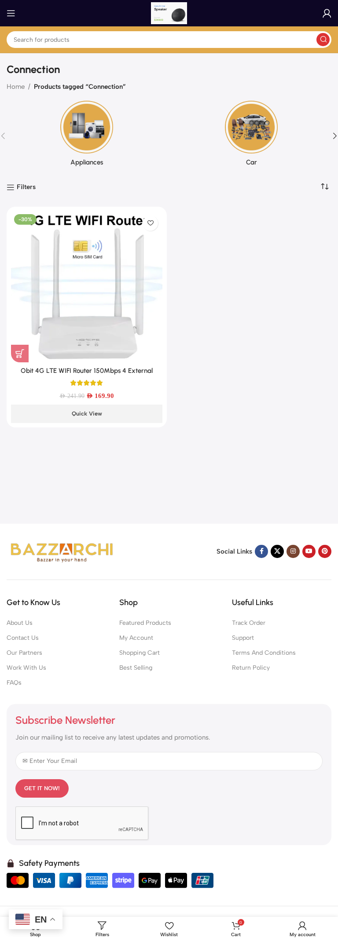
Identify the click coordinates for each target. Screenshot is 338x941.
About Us (20, 623)
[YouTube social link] (309, 551)
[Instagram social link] (293, 551)
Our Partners (24, 653)
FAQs (14, 682)
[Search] (323, 39)
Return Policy (251, 667)
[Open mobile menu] (11, 13)
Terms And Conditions (264, 653)
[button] (20, 353)
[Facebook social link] (261, 551)
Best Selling (135, 667)
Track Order (248, 623)
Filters (26, 187)
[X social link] (277, 551)
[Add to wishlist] (150, 223)
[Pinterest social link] (324, 551)
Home (16, 87)
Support (243, 638)
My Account (136, 638)
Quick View (87, 413)
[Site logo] (169, 13)
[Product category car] (251, 136)
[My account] (327, 13)
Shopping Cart (139, 653)
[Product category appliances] (87, 136)
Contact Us (23, 638)
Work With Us (26, 667)
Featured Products (145, 623)
